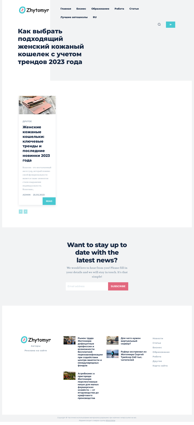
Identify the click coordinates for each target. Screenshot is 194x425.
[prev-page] (21, 211)
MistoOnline (110, 420)
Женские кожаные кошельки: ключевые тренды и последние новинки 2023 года (36, 143)
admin (26, 194)
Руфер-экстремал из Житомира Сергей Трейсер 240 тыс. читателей (133, 355)
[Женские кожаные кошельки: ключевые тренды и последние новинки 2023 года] (37, 105)
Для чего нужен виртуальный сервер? (130, 341)
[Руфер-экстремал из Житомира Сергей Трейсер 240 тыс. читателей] (113, 354)
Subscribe (118, 286)
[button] (159, 24)
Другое (27, 121)
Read (49, 201)
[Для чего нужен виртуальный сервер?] (113, 340)
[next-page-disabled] (25, 211)
